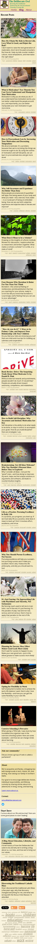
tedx (22, 744)
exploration (22, 302)
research (15, 253)
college (28, 253)
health (20, 924)
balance (20, 619)
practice (15, 211)
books (21, 389)
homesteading (9, 926)
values (34, 61)
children (14, 61)
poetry (10, 934)
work (34, 161)
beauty (20, 61)
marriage (24, 929)
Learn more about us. (10, 790)
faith (24, 61)
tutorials (30, 938)
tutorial (25, 938)
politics (15, 934)
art (19, 912)
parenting (9, 61)
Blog (21, 9)
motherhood (6, 932)
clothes (5, 917)
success (24, 436)
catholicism (28, 901)
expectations (26, 920)
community (32, 856)
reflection (22, 211)
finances (10, 922)
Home (14, 9)
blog (22, 856)
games (24, 922)
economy (4, 920)
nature (21, 932)
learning (25, 389)
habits (17, 161)
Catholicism (5, 912)
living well (33, 391)
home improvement (29, 924)
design (33, 917)
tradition (11, 901)
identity (27, 211)
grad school (21, 253)
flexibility (26, 700)
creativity (15, 302)
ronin (34, 255)
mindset (28, 61)
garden (29, 922)
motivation (21, 112)
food (20, 922)
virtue (34, 63)
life (25, 619)
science (28, 112)
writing (29, 940)
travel (21, 938)
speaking (27, 744)
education (32, 746)
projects (27, 933)
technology (7, 938)
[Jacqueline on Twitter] (3, 805)
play (34, 438)
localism (18, 929)
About (29, 9)
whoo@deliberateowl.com (11, 800)
